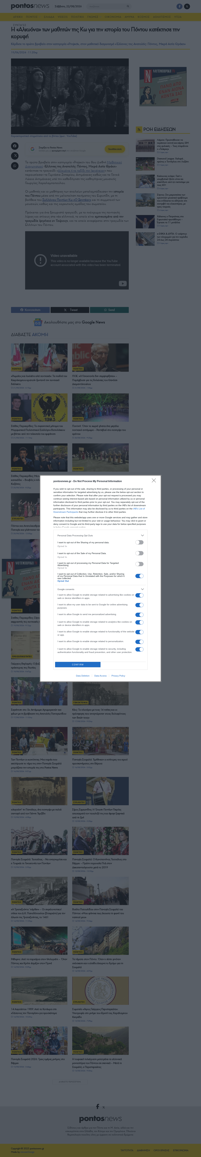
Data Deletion (83, 675)
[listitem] (100, 535)
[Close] (155, 481)
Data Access (100, 675)
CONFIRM (78, 664)
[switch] (139, 542)
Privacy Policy (118, 675)
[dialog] (100, 578)
